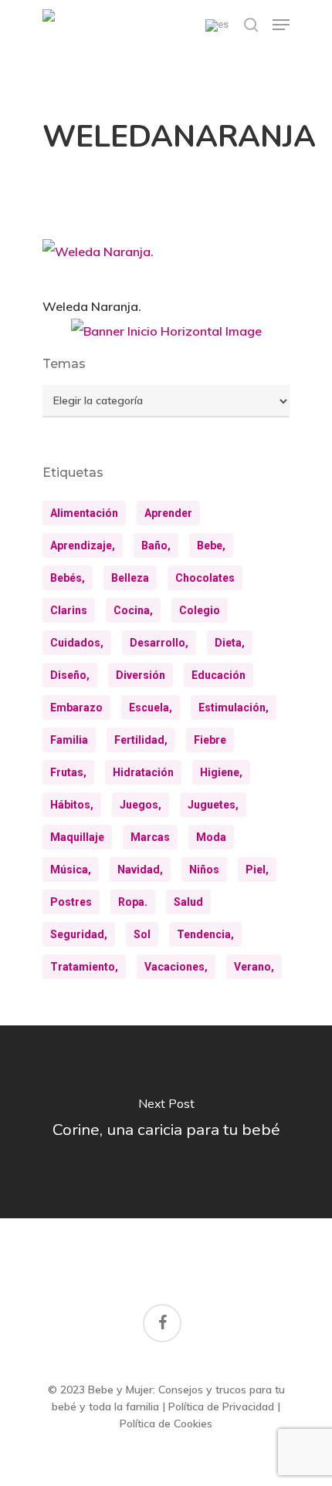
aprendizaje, (82, 545)
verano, (254, 967)
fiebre (210, 740)
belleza (130, 578)
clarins (68, 610)
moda (211, 837)
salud (188, 902)
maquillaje (77, 837)
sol (142, 934)
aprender (168, 513)
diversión (140, 675)
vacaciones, (176, 967)
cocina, (133, 610)
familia (69, 740)
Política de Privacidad (221, 1406)
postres (71, 902)
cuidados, (76, 643)
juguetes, (213, 805)
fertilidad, (141, 740)
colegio (199, 610)
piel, (257, 869)
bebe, (211, 545)
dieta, (230, 643)
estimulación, (233, 707)
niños (204, 869)
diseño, (70, 675)
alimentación (84, 513)
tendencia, (205, 934)
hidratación (143, 772)
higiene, (221, 772)
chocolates (205, 578)
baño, (156, 545)
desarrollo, (159, 643)
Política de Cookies (166, 1423)
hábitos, (71, 805)
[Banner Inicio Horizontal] (166, 337)
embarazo (76, 707)
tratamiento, (84, 967)
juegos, (140, 805)
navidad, (140, 869)
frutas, (68, 772)
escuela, (150, 707)
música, (70, 869)
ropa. (132, 902)
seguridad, (78, 934)
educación (218, 675)
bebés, (67, 578)
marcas (150, 837)
